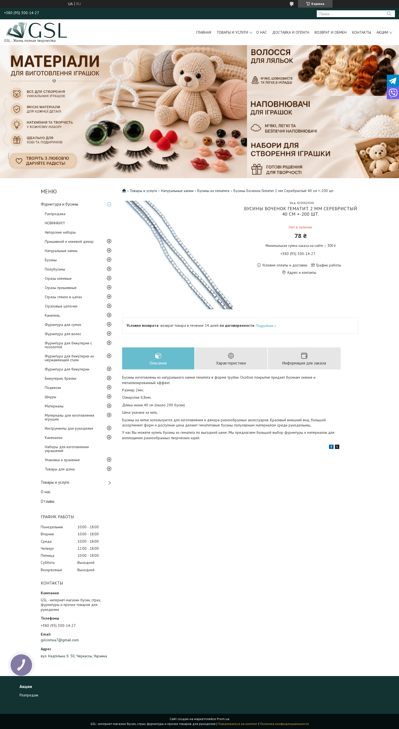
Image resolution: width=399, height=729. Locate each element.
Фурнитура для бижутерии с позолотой (68, 345)
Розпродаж (29, 695)
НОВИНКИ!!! (55, 223)
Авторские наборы (60, 232)
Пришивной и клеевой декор (69, 241)
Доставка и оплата (290, 32)
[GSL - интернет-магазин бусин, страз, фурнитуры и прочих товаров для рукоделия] (37, 29)
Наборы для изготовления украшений (67, 448)
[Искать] (389, 13)
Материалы (54, 406)
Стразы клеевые (58, 278)
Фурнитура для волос (63, 333)
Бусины (51, 259)
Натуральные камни (61, 250)
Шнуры (50, 396)
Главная (203, 32)
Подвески (53, 387)
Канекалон (53, 437)
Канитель (52, 315)
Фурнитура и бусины (59, 204)
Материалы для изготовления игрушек (69, 417)
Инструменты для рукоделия (69, 428)
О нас (261, 32)
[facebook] (331, 447)
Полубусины (55, 269)
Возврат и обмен (331, 32)
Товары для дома (60, 469)
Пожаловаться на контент (237, 724)
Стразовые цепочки (61, 306)
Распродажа (55, 213)
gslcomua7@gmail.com (60, 639)
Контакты (361, 32)
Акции (382, 32)
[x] (337, 447)
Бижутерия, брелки (60, 378)
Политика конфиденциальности (284, 724)
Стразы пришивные (61, 287)
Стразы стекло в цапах (63, 296)
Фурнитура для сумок (63, 324)
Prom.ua (223, 719)
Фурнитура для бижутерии (67, 369)
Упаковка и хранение (62, 459)
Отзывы (47, 501)
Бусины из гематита (213, 191)
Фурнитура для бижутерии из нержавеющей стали (69, 358)
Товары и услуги (232, 32)
